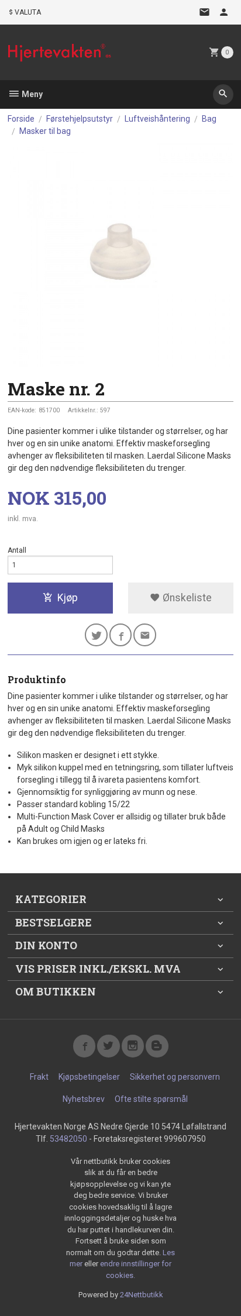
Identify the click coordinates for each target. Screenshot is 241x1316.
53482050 (68, 1138)
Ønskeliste (186, 598)
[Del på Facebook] (120, 634)
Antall (17, 550)
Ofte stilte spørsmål (151, 1099)
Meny (31, 94)
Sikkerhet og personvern (175, 1076)
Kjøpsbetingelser (89, 1076)
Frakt (39, 1076)
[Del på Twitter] (96, 634)
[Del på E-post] (144, 634)
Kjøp (67, 598)
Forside (21, 118)
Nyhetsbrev (84, 1099)
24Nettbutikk (141, 1294)
